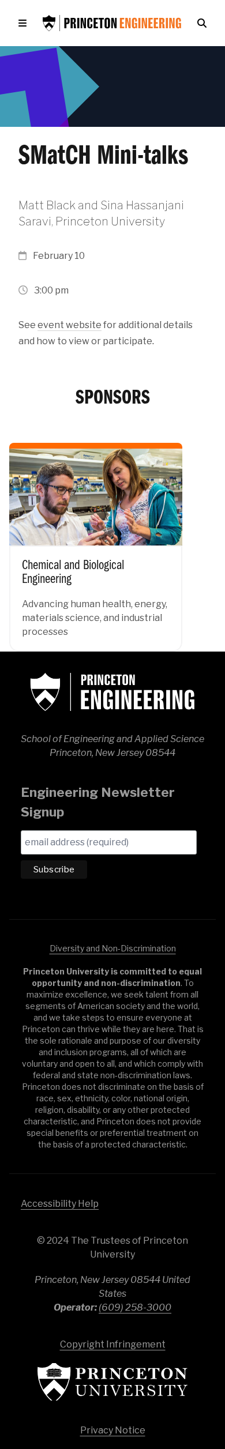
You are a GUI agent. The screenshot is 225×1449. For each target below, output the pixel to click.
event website (70, 324)
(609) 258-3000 (135, 1307)
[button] (24, 23)
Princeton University (112, 1382)
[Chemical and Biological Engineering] (95, 539)
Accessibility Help (60, 1203)
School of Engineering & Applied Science (112, 692)
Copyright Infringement (113, 1344)
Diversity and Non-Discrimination (113, 948)
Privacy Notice (112, 1430)
